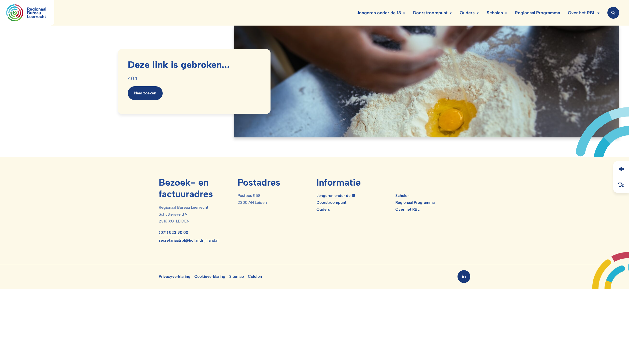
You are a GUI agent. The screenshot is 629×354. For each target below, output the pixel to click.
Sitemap (236, 276)
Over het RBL (407, 209)
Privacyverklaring (174, 276)
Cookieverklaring (209, 276)
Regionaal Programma (415, 202)
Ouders (323, 209)
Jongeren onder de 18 (335, 195)
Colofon (255, 276)
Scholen (402, 195)
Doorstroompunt (331, 202)
